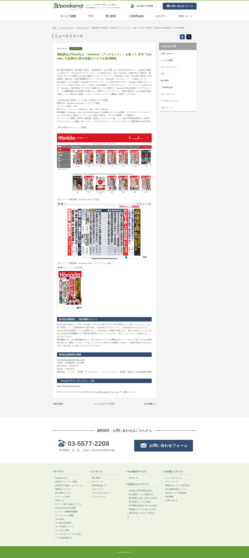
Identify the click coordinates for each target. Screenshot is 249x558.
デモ (90, 16)
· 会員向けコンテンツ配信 (65, 481)
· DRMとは (59, 500)
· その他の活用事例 (62, 523)
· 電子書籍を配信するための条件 (142, 505)
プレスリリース (83, 28)
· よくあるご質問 (61, 530)
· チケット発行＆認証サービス (67, 504)
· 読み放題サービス (62, 493)
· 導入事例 (95, 478)
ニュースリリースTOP (104, 404)
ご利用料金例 (136, 16)
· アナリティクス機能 (63, 515)
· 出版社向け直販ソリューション (68, 485)
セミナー (161, 16)
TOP (54, 28)
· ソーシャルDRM (62, 496)
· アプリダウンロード (100, 493)
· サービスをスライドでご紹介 (67, 534)
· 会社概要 (168, 496)
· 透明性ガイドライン (63, 489)
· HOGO (131, 478)
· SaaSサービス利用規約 (175, 493)
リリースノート (168, 94)
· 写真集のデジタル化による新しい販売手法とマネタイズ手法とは (142, 513)
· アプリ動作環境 (61, 538)
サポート (183, 16)
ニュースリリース (66, 28)
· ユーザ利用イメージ (63, 526)
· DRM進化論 (97, 485)
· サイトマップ (171, 481)
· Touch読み (59, 519)
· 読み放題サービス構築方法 (140, 494)
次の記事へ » (150, 404)
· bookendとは (60, 478)
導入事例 (110, 16)
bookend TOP (168, 46)
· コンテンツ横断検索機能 (65, 511)
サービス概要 (68, 16)
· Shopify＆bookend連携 (65, 508)
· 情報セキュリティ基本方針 (177, 485)
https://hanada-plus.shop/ (68, 386)
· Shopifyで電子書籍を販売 (139, 490)
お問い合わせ (167, 53)
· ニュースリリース (173, 478)
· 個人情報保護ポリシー (175, 489)
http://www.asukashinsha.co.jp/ (71, 360)
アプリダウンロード (170, 101)
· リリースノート (98, 496)
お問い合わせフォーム (107, 392)
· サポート (95, 489)
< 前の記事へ (58, 404)
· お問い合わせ (171, 500)
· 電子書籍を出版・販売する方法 (142, 498)
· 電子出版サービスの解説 (139, 502)
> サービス (58, 471)
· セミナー (95, 481)
